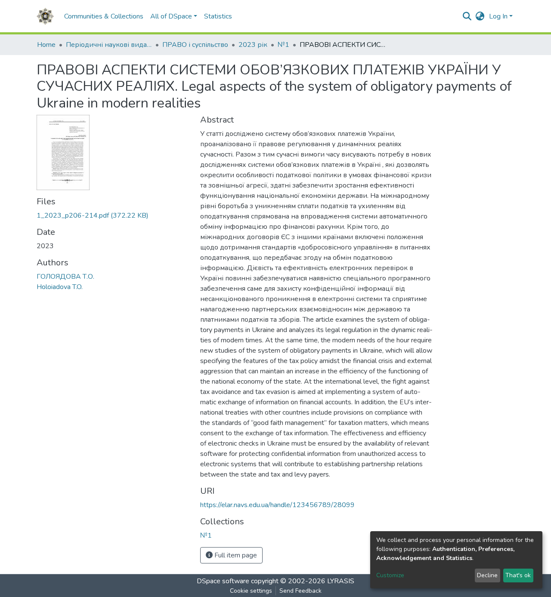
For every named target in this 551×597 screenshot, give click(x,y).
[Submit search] (467, 16)
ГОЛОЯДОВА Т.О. (65, 276)
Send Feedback (300, 591)
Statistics (218, 16)
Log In (498, 16)
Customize (390, 575)
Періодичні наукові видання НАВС (109, 44)
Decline (487, 575)
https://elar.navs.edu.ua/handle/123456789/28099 (277, 505)
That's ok (518, 575)
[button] (480, 16)
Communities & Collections (103, 16)
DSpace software (223, 581)
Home (46, 44)
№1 (283, 44)
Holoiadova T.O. (60, 287)
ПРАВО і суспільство (195, 44)
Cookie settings (251, 591)
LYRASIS (340, 581)
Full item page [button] (235, 555)
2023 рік (252, 44)
